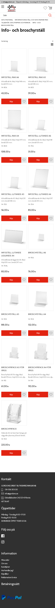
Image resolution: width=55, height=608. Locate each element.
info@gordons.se (6, 2)
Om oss (4, 563)
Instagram (2, 541)
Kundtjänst (5, 567)
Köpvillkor (5, 574)
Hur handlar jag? (7, 570)
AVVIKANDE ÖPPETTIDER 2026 (13, 521)
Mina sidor (5, 560)
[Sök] (50, 15)
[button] (2, 7)
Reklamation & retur (9, 577)
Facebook (2, 535)
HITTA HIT (5, 501)
